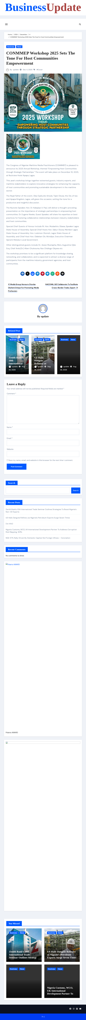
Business (43, 7)
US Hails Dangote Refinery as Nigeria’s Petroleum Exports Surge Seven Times (38, 518)
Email (10, 438)
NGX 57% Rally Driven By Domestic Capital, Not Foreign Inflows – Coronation (38, 538)
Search (11, 483)
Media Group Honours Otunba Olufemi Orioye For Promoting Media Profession (23, 287)
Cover (40, 70)
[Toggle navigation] (6, 24)
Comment (11, 393)
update (16, 70)
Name (10, 427)
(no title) (9, 523)
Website (10, 449)
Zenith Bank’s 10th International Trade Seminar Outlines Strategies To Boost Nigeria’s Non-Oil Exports (24, 957)
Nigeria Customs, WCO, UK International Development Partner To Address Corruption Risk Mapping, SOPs (60, 993)
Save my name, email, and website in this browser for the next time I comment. (41, 460)
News (19, 47)
